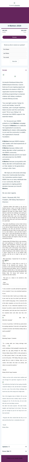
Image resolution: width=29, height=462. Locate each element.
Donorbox (17, 5)
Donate (14, 37)
